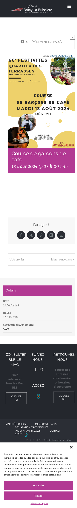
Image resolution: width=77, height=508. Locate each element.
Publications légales (28, 430)
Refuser (38, 495)
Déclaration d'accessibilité (31, 427)
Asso (6, 328)
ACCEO (18, 434)
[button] (71, 447)
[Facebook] (35, 369)
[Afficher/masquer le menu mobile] (69, 6)
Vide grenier (17, 259)
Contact (55, 430)
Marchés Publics (16, 424)
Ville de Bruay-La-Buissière (57, 440)
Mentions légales (39, 503)
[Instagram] (41, 369)
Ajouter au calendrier (26, 194)
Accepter (38, 485)
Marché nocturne (61, 259)
